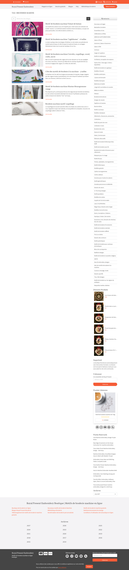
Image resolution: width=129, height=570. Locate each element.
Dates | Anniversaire (99, 135)
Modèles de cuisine (99, 197)
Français (99, 2)
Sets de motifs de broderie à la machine (102, 266)
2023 (64, 530)
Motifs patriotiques (99, 241)
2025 (100, 525)
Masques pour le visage (100, 155)
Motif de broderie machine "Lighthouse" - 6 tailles (65, 39)
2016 (100, 538)
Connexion (17, 2)
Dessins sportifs (98, 274)
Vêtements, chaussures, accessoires (104, 116)
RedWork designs (99, 252)
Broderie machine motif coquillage (59, 104)
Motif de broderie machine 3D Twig (105, 414)
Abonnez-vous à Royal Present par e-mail (104, 553)
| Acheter (105, 420)
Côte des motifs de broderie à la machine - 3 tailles (65, 71)
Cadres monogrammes (100, 171)
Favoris (26, 2)
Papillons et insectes (100, 103)
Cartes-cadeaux (98, 175)
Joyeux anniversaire (99, 77)
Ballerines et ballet (99, 84)
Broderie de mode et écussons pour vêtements (104, 151)
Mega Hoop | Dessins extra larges (103, 207)
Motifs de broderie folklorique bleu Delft (104, 143)
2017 (64, 538)
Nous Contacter (110, 6)
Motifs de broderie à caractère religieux (105, 256)
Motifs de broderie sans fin (101, 147)
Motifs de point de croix (100, 122)
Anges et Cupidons (99, 53)
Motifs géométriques (100, 181)
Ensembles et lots (99, 30)
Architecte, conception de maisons (104, 59)
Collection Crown (99, 126)
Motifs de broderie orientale (102, 228)
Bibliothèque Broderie (55, 510)
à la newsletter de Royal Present (102, 377)
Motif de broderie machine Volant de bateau (63, 24)
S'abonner (105, 384)
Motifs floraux (98, 158)
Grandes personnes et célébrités (103, 184)
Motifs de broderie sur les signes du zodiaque (104, 281)
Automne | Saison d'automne (102, 43)
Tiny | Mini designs (99, 277)
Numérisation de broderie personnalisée (60, 512)
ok (88, 18)
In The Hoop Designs (100, 191)
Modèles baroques (99, 81)
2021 (28, 534)
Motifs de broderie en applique (102, 68)
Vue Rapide (105, 403)
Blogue (70, 6)
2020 (64, 534)
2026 (64, 525)
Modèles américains (99, 74)
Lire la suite (48, 34)
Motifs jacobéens (99, 194)
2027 (28, 525)
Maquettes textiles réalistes (102, 285)
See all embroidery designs (101, 262)
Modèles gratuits (99, 168)
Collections (97, 119)
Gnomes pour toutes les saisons (103, 178)
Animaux (96, 50)
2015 (28, 542)
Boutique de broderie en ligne (21, 508)
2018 (28, 538)
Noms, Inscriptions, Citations (102, 213)
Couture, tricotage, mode (101, 270)
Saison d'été (97, 46)
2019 (100, 534)
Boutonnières (98, 106)
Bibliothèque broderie (88, 6)
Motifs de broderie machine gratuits (95, 508)
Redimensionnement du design (93, 510)
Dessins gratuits (60, 6)
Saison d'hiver (98, 40)
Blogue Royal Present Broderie (21, 510)
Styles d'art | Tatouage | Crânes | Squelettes (103, 63)
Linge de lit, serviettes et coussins (103, 87)
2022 (100, 530)
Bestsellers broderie (99, 27)
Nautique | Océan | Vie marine (102, 216)
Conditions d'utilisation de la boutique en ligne (98, 512)
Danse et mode (98, 132)
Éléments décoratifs (99, 138)
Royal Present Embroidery (23, 6)
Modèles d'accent (99, 71)
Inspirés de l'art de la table (101, 200)
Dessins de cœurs (99, 187)
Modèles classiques (99, 113)
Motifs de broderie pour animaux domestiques (103, 245)
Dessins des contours (100, 238)
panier (115, 2)
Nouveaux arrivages (99, 24)
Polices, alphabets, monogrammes (104, 162)
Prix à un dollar (98, 234)
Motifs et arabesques (100, 56)
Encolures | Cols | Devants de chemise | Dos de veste (105, 220)
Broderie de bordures (100, 97)
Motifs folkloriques (99, 165)
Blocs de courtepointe (100, 249)
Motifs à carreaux (99, 109)
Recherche (106, 18)
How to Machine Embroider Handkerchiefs (105, 470)
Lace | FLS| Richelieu (99, 203)
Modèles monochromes (101, 210)
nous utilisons (62, 567)
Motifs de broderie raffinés (101, 231)
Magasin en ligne (47, 6)
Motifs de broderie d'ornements (103, 225)
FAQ (77, 6)
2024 (28, 530)
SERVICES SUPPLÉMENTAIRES (102, 37)
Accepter (89, 566)
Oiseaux (96, 93)
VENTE (96, 259)
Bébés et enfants (99, 90)
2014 (64, 542)
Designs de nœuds (99, 100)
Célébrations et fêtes (100, 34)
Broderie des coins (99, 129)
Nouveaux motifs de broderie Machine (60, 508)
